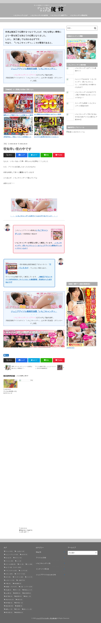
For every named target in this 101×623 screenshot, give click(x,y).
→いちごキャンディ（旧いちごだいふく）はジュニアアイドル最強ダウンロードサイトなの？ (38, 245)
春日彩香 (27, 593)
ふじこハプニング (12, 554)
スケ (21, 564)
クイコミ (9, 561)
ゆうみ (8, 557)
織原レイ (9, 609)
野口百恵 (9, 612)
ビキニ (9, 574)
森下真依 (9, 596)
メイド (29, 577)
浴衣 (19, 599)
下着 (8, 583)
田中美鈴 (9, 603)
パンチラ (23, 570)
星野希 (17, 593)
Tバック (9, 551)
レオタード (10, 580)
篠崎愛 (19, 606)
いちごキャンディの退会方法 (78, 15)
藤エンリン (27, 609)
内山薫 (8, 590)
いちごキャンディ (43, 563)
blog (5, 143)
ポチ (8, 577)
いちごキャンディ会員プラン (59, 15)
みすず (24, 554)
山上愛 (8, 593)
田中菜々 (19, 603)
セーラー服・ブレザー (13, 567)
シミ (19, 561)
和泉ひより (28, 590)
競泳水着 (9, 606)
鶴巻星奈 (19, 612)
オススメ (18, 557)
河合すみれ (10, 599)
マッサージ (18, 577)
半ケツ (17, 590)
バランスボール (11, 570)
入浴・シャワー (26, 586)
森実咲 (19, 596)
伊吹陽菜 (17, 583)
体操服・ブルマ (11, 586)
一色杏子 (21, 580)
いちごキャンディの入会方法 (39, 15)
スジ (29, 564)
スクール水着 (10, 564)
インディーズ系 (42, 569)
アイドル (41, 557)
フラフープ (20, 574)
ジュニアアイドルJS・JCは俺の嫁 (46, 618)
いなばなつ (20, 551)
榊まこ (28, 596)
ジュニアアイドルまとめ (46, 574)
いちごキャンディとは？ (21, 15)
